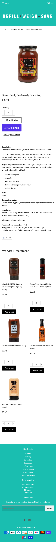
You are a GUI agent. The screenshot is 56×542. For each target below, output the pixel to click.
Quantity (5, 108)
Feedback (28, 463)
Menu (7, 3)
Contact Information (28, 476)
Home (4, 29)
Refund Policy (28, 466)
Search (28, 454)
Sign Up (49, 508)
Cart (52, 3)
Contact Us (28, 460)
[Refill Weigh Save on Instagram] (29, 521)
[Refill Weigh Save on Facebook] (25, 521)
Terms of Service (28, 469)
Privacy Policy (28, 472)
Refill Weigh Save (28, 527)
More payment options (12, 135)
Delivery (28, 457)
